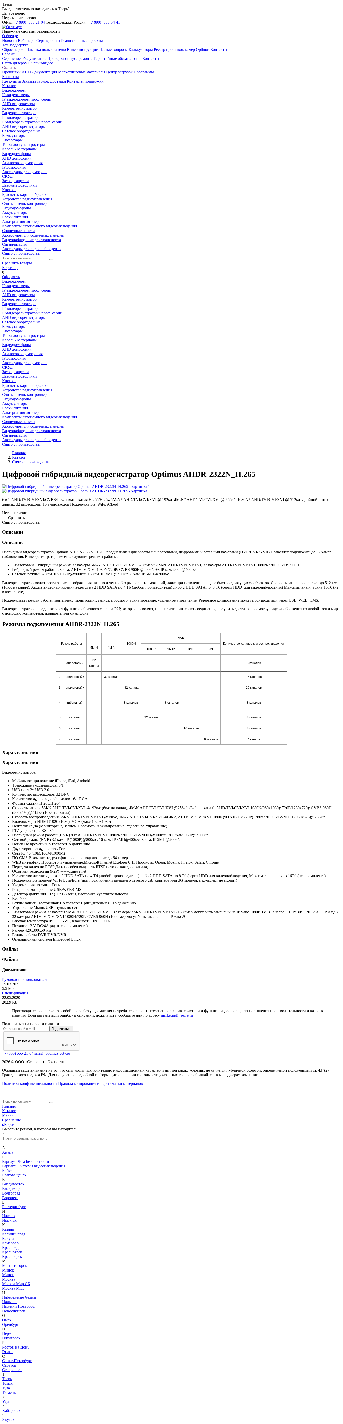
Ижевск (8, 1216)
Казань (8, 1229)
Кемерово (10, 1243)
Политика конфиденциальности (29, 1083)
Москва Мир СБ (16, 1284)
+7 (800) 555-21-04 (29, 22)
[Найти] (51, 259)
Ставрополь (12, 1370)
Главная (9, 1106)
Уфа (5, 1401)
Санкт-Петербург (17, 1361)
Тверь (7, 1379)
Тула (6, 1388)
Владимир (11, 1188)
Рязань (7, 1352)
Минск (8, 1270)
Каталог (9, 1111)
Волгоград (11, 1193)
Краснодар (11, 1247)
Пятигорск (11, 1338)
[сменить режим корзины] (17, 267)
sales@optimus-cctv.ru (52, 1053)
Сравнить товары (17, 263)
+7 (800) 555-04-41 (104, 22)
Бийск (7, 1170)
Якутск (8, 1419)
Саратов (9, 1365)
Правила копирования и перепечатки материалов (100, 1083)
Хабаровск (11, 1410)
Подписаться (61, 1029)
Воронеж (10, 1198)
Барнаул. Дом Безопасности (25, 1161)
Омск (6, 1320)
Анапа (7, 1152)
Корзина (9, 267)
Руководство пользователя (24, 979)
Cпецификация (15, 993)
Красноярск (12, 1252)
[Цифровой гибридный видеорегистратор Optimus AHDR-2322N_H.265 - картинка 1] (76, 486)
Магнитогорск (14, 1265)
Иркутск (9, 1220)
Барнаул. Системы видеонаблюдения (33, 1166)
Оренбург (10, 1324)
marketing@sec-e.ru (177, 1015)
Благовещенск (14, 1175)
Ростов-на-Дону (15, 1347)
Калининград (13, 1234)
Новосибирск (13, 1311)
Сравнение (11, 1120)
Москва (8, 1279)
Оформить (11, 277)
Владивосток (13, 1184)
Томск (7, 1383)
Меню (7, 1115)
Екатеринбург (14, 1207)
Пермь (7, 1333)
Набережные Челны (19, 1297)
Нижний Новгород (18, 1306)
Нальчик (9, 1302)
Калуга (8, 1238)
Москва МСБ (13, 1288)
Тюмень (9, 1392)
